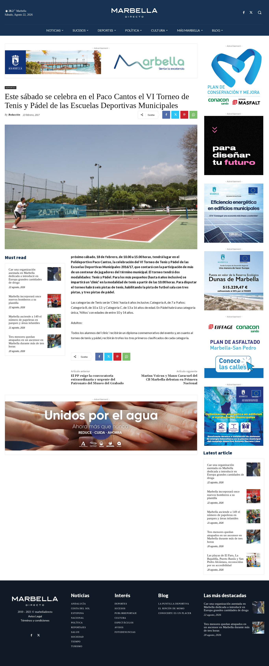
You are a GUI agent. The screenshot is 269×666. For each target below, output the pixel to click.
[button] (259, 12)
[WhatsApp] (193, 115)
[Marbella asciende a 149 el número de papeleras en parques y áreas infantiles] (54, 321)
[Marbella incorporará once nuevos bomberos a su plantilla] (54, 301)
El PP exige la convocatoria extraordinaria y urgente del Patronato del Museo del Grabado (97, 379)
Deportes (11, 87)
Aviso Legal (35, 616)
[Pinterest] (184, 115)
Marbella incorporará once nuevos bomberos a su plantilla (25, 299)
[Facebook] (244, 12)
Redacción (14, 114)
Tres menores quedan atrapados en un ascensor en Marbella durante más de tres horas (26, 341)
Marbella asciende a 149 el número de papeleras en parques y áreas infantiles (25, 320)
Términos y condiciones (34, 620)
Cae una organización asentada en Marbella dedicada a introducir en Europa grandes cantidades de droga (25, 276)
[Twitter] (251, 12)
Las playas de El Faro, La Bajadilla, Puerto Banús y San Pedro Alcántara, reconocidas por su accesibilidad (225, 560)
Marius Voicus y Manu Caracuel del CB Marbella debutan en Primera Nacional (169, 379)
